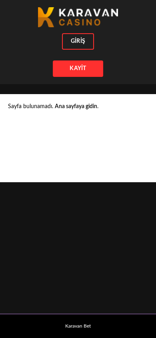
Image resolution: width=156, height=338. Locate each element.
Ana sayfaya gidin (76, 106)
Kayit (78, 68)
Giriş (78, 41)
